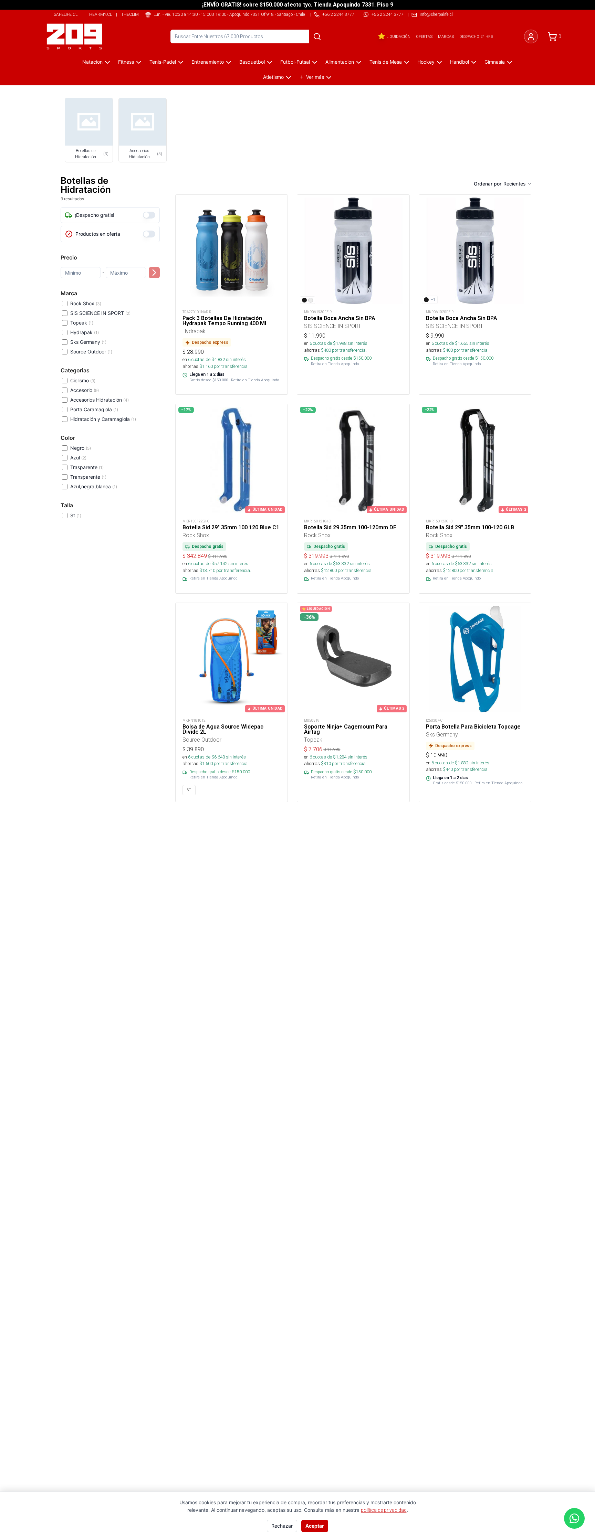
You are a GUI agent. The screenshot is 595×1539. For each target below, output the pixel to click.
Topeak (81, 323)
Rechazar (282, 1526)
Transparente (88, 477)
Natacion (92, 62)
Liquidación (398, 36)
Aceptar (314, 1526)
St (75, 515)
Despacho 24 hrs (476, 36)
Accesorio (84, 390)
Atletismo (273, 77)
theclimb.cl (134, 14)
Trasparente (87, 467)
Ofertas (424, 36)
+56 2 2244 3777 (388, 14)
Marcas (446, 36)
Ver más (315, 77)
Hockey (426, 62)
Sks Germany (88, 342)
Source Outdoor (91, 351)
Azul (78, 457)
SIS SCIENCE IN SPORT (100, 313)
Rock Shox (85, 303)
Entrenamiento (207, 62)
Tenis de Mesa (385, 62)
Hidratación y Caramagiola (103, 419)
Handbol (459, 62)
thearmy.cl (99, 14)
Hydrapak (84, 332)
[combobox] (517, 184)
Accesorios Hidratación (99, 400)
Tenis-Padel (162, 62)
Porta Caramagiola (94, 409)
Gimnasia (494, 62)
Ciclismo (82, 380)
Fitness (126, 62)
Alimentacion (339, 62)
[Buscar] (317, 36)
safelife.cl (65, 14)
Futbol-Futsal (295, 62)
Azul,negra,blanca (93, 486)
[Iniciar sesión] (531, 36)
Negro (80, 448)
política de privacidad (384, 1510)
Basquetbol (252, 62)
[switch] (149, 215)
